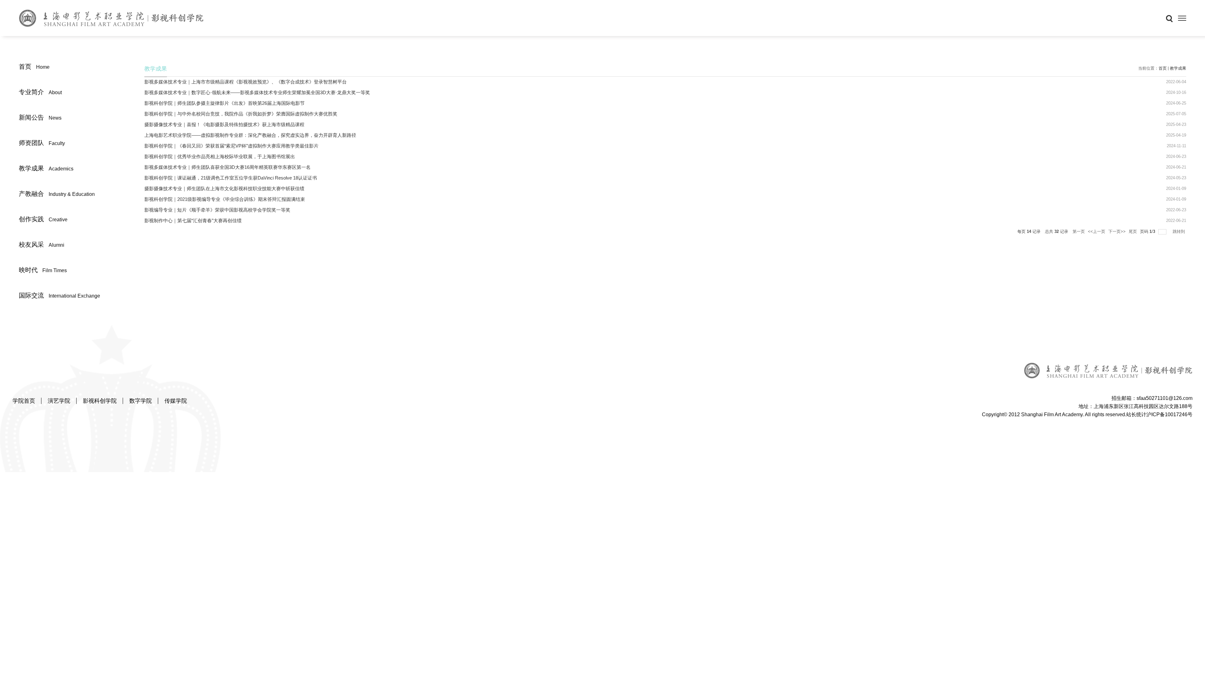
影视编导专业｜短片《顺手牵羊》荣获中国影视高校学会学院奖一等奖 (217, 210)
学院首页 (24, 401)
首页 (34, 66)
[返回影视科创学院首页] (111, 17)
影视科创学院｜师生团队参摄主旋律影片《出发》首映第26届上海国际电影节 (224, 103)
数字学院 (140, 401)
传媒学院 (175, 401)
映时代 (43, 269)
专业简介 (40, 92)
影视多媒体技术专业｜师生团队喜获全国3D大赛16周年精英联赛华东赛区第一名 (227, 167)
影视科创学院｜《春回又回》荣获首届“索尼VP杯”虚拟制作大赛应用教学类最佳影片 (231, 145)
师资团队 (42, 142)
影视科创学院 (100, 401)
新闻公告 (40, 117)
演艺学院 (59, 401)
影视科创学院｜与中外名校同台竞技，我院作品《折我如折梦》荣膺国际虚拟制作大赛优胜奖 (240, 113)
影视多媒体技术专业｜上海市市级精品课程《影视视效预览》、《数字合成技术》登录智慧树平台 (245, 81)
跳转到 (1179, 231)
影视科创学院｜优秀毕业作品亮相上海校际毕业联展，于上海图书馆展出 (219, 156)
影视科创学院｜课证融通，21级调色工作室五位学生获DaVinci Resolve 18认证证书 (230, 177)
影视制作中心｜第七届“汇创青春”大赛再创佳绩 (193, 220)
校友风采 (41, 244)
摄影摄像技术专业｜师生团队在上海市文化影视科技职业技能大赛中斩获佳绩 (224, 188)
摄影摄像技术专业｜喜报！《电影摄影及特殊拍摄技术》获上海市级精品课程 (224, 124)
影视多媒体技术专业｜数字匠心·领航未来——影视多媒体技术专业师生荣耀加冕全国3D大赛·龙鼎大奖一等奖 (257, 92)
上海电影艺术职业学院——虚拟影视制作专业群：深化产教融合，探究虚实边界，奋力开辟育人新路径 (250, 135)
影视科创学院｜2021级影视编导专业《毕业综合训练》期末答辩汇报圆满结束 (224, 199)
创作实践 (43, 219)
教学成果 (46, 168)
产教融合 (57, 193)
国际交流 (59, 295)
